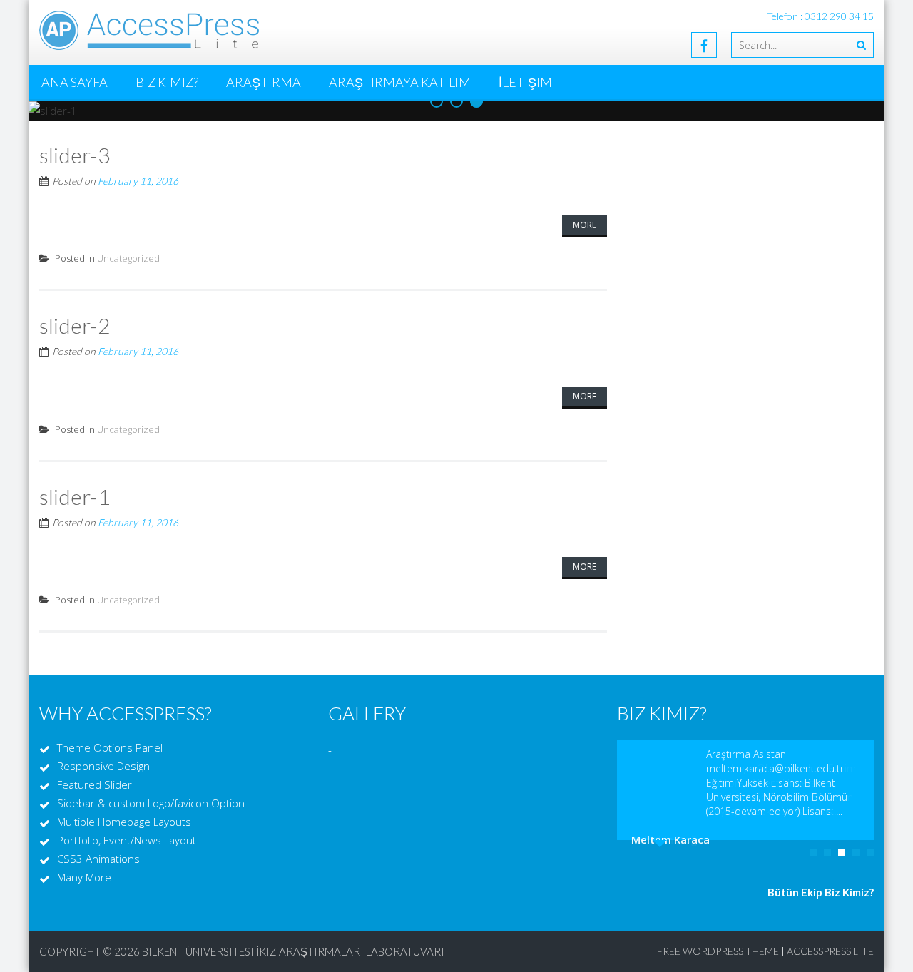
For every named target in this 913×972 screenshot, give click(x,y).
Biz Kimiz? (167, 82)
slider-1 (74, 496)
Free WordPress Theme (718, 951)
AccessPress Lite (830, 951)
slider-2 (74, 325)
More (584, 225)
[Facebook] (704, 45)
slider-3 (74, 155)
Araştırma (263, 82)
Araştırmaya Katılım (400, 82)
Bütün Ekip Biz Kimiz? (820, 892)
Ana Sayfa (74, 82)
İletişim (525, 82)
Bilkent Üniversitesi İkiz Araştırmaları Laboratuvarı (293, 951)
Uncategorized (128, 258)
